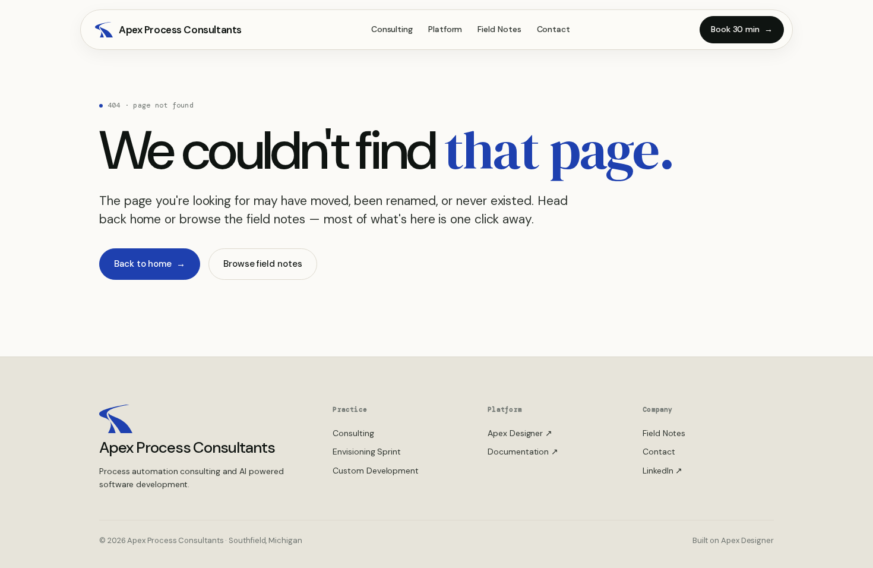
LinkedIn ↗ (662, 470)
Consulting (392, 29)
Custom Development (376, 470)
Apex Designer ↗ (520, 433)
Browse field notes (262, 264)
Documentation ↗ (523, 451)
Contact (553, 29)
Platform (445, 29)
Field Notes (499, 29)
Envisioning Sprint (367, 451)
